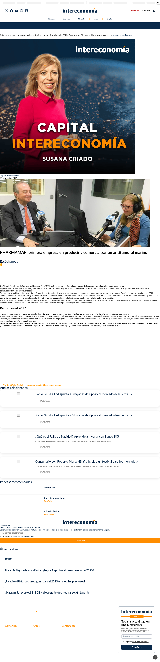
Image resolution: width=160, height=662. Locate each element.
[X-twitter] (6, 10)
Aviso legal (38, 635)
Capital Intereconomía (9, 176)
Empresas (66, 19)
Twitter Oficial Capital (13, 385)
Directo (135, 11)
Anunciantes (10, 635)
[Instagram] (21, 10)
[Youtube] (16, 10)
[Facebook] (11, 10)
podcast (146, 11)
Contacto (37, 631)
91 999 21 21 (67, 636)
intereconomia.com (122, 35)
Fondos (96, 19)
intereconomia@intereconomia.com (77, 633)
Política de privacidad (23, 537)
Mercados (81, 19)
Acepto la (18, 537)
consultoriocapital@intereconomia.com (44, 385)
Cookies (36, 644)
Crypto (109, 19)
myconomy (10, 631)
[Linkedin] (26, 10)
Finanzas (51, 19)
